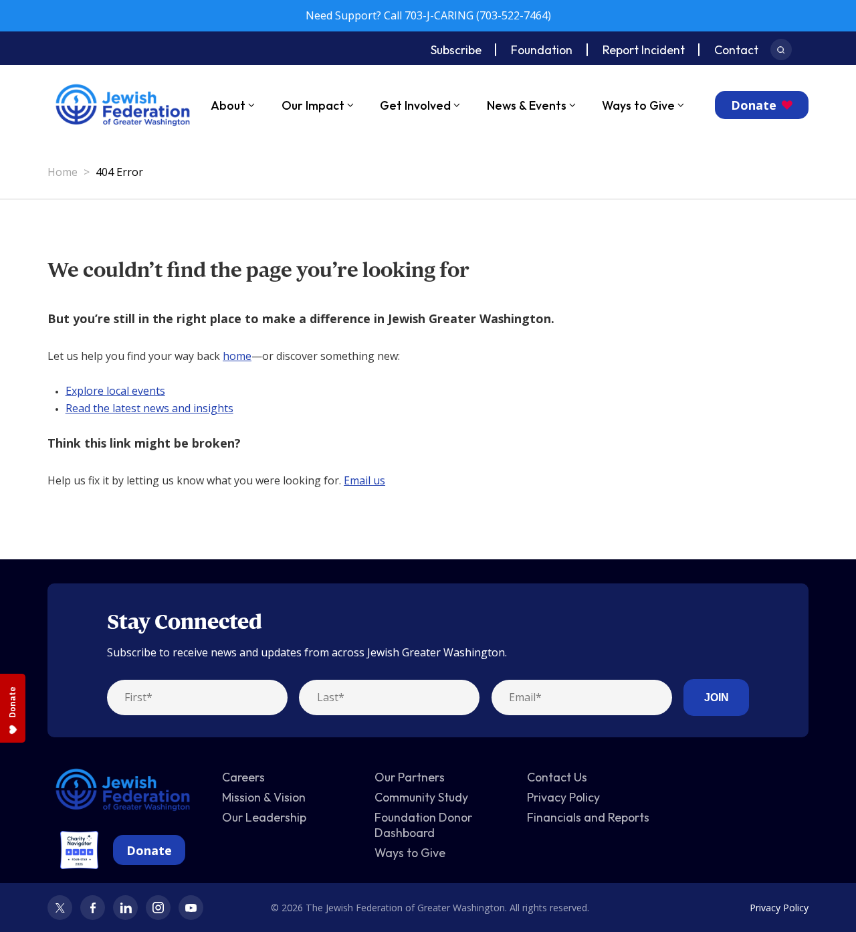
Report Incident (644, 50)
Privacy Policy (563, 797)
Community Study (421, 797)
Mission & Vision (264, 797)
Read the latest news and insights (149, 408)
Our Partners (409, 777)
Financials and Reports (588, 817)
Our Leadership (264, 817)
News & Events (526, 105)
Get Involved (415, 105)
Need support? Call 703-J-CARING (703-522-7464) (428, 15)
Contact (736, 50)
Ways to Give (638, 105)
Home (62, 172)
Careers (243, 777)
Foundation (541, 50)
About (228, 105)
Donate (753, 105)
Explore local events (115, 390)
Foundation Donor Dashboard (423, 825)
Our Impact (313, 105)
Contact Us (557, 777)
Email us (364, 480)
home (237, 356)
